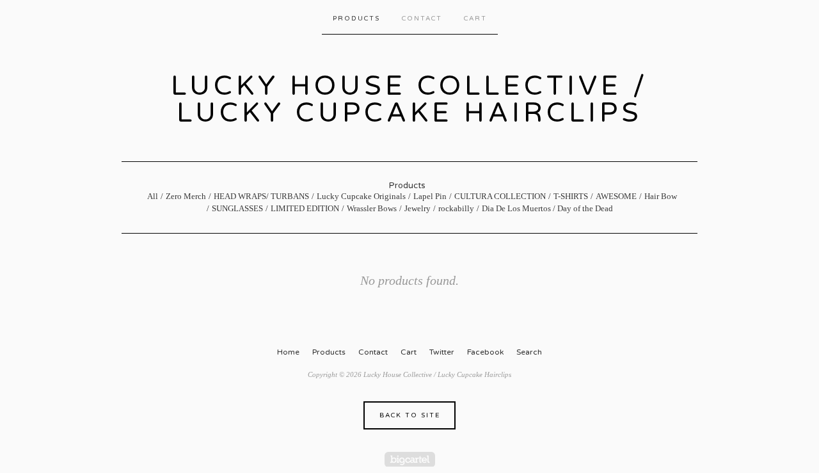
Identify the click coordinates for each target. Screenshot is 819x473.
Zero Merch (186, 196)
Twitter (441, 352)
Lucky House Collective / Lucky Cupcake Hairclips (409, 99)
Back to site (409, 415)
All (152, 196)
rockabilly (456, 208)
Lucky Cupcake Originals (361, 196)
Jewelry (417, 208)
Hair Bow (660, 196)
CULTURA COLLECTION (500, 196)
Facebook (485, 352)
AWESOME (616, 196)
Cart (475, 18)
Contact (422, 18)
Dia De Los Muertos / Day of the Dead (547, 208)
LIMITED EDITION (305, 208)
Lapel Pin (430, 196)
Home (288, 352)
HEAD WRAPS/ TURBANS (261, 196)
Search (529, 352)
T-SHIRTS (570, 196)
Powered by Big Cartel (410, 459)
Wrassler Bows (372, 208)
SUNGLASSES (237, 208)
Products (356, 18)
